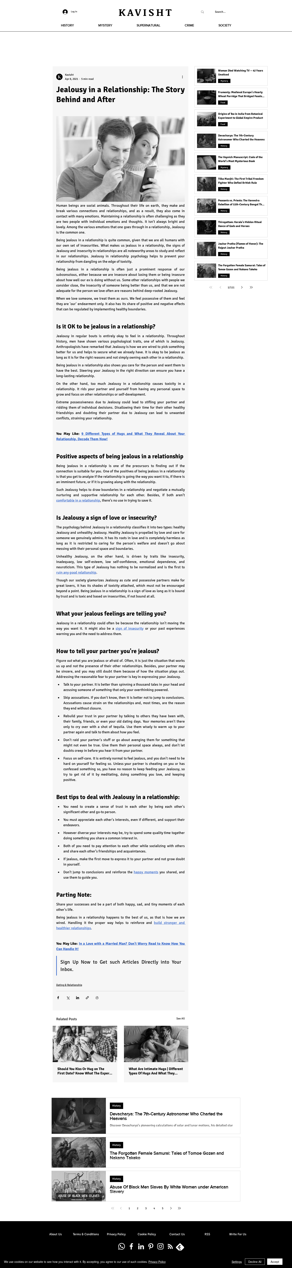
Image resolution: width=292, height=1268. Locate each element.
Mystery (224, 81)
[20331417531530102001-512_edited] (180, 1246)
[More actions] (182, 76)
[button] (67, 25)
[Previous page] (220, 287)
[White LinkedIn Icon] (141, 1246)
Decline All (254, 1262)
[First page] (210, 287)
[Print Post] (97, 998)
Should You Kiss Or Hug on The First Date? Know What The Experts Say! (84, 1071)
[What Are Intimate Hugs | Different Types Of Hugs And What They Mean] (156, 1044)
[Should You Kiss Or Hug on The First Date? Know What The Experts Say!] (85, 1044)
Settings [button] (237, 1262)
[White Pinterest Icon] (151, 1246)
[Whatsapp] (121, 1246)
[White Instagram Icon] (160, 1246)
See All (180, 1018)
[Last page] (251, 287)
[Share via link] (87, 998)
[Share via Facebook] (58, 998)
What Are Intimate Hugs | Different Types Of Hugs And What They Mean (156, 1071)
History (223, 146)
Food (222, 102)
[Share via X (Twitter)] (68, 998)
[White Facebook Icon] (131, 1246)
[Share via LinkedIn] (77, 998)
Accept (275, 1262)
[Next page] (241, 287)
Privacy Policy (157, 1262)
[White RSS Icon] (170, 1246)
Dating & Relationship (69, 985)
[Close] (287, 1261)
